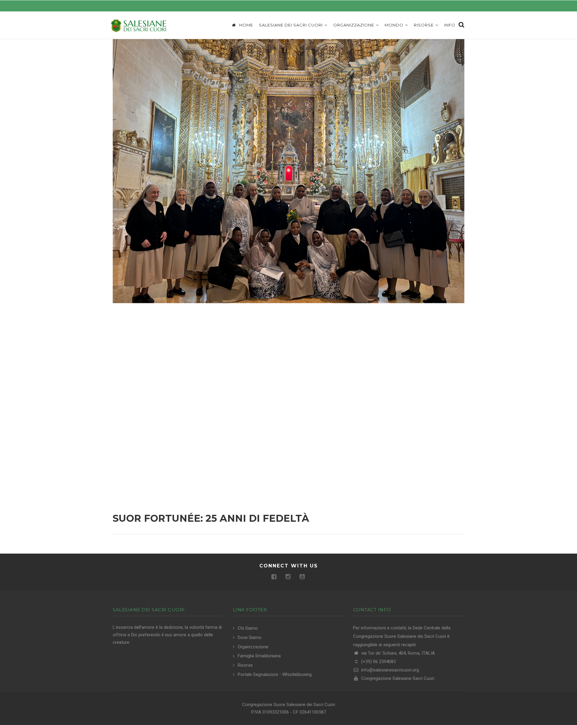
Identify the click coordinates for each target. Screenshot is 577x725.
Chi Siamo (248, 628)
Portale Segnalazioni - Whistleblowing (275, 674)
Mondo (395, 25)
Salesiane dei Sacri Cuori (291, 25)
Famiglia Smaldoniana (259, 656)
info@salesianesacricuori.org (389, 670)
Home (245, 25)
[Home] (138, 25)
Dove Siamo (249, 637)
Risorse (424, 25)
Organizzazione (354, 25)
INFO (449, 25)
